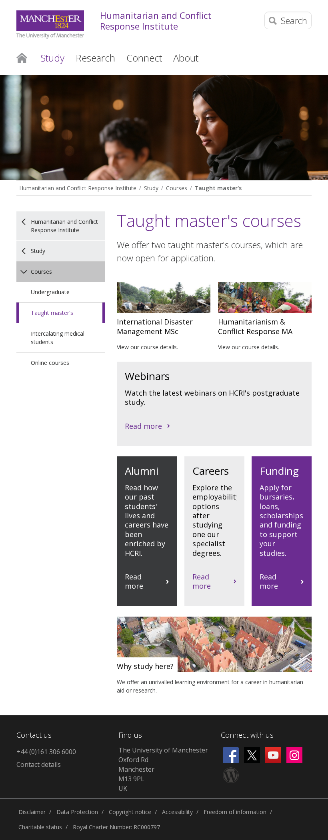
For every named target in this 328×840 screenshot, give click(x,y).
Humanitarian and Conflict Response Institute (155, 20)
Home (21, 57)
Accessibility (177, 812)
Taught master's (218, 188)
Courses (176, 188)
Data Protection (77, 812)
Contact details (38, 764)
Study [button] (52, 57)
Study (151, 188)
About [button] (185, 57)
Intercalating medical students (57, 338)
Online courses (50, 362)
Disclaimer (32, 812)
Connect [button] (144, 57)
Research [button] (95, 57)
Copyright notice (130, 812)
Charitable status (40, 827)
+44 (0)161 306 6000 (46, 751)
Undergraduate (50, 292)
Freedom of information (235, 812)
